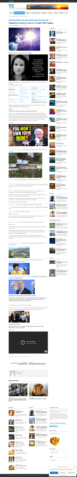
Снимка (10, 207)
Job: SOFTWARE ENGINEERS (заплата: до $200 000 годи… (62, 213)
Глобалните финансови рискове (15, 260)
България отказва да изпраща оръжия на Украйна (20, 276)
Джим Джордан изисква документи (16, 307)
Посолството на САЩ (13, 204)
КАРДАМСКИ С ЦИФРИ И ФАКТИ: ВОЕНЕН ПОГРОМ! (61, 152)
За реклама (43, 1)
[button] (74, 466)
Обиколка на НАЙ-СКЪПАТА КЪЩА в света (62, 225)
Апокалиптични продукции (25, 89)
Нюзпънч (22, 99)
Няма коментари (16, 25)
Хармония (44, 12)
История (27, 12)
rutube (43, 99)
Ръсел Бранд (22, 102)
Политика (35, 20)
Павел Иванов (35, 95)
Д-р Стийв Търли (23, 88)
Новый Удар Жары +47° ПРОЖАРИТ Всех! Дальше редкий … (61, 111)
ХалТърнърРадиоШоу (24, 98)
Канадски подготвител (36, 90)
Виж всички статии (21, 371)
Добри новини (12, 179)
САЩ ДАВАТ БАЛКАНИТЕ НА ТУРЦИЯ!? (38, 398)
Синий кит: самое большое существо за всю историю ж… (61, 102)
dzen (17, 99)
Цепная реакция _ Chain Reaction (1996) (61, 33)
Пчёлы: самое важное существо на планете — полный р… (61, 185)
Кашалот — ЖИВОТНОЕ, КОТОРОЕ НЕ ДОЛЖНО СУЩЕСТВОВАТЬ (61, 159)
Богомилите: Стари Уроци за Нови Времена (62, 262)
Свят (22, 12)
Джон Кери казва (12, 211)
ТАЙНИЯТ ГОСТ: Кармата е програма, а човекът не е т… (62, 87)
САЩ (43, 20)
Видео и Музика (17, 20)
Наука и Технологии (35, 12)
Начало (11, 12)
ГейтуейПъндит (23, 90)
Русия (40, 20)
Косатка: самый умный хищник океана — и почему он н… (61, 168)
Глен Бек (10, 98)
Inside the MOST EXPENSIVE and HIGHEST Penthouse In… (62, 232)
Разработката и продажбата (14, 222)
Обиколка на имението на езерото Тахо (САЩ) (61, 250)
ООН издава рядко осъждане (14, 243)
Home (10, 16)
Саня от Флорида (35, 96)
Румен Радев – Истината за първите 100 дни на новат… (62, 55)
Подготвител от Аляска (36, 92)
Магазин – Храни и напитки (21, 465)
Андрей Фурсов (12, 99)
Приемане (54, 472)
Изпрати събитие (60, 1)
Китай (26, 20)
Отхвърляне (62, 472)
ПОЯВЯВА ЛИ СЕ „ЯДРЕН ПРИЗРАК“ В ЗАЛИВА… (61, 94)
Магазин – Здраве (19, 450)
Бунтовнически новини (24, 96)
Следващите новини (24, 92)
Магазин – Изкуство (19, 427)
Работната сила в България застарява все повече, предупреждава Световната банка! (18, 400)
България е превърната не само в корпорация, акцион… (62, 198)
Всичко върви (11, 100)
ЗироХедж (22, 100)
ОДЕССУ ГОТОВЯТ (60, 143)
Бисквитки (59, 475)
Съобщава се (11, 184)
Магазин (61, 12)
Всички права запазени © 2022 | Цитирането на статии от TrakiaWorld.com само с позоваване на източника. (26, 475)
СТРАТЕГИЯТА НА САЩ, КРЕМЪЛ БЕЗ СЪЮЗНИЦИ (61, 70)
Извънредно (11, 191)
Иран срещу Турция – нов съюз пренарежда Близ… (61, 40)
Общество (30, 20)
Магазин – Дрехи (18, 458)
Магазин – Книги (18, 435)
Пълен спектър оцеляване (37, 89)
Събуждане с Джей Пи (13, 102)
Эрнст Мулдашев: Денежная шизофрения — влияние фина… (62, 119)
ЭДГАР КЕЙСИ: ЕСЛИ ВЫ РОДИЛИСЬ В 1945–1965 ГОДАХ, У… (61, 136)
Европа (22, 20)
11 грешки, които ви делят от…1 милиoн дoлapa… (41, 442)
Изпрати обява (54, 1)
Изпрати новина (48, 1)
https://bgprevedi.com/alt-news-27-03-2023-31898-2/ (19, 356)
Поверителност (64, 475)
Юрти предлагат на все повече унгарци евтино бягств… (61, 240)
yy (11, 25)
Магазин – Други (18, 420)
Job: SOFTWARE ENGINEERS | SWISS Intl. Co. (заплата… (62, 205)
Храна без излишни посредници (19, 412)
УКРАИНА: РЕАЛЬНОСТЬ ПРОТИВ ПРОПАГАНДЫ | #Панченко (61, 177)
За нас (39, 1)
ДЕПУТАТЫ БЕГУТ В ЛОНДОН (62, 62)
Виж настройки (71, 472)
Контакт (36, 1)
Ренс (10, 96)
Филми (50, 12)
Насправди (39, 99)
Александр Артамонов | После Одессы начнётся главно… (61, 78)
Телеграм (45, 96)
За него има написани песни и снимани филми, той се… (62, 271)
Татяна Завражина (12, 93)
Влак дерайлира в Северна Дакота (16, 149)
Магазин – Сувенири (19, 442)
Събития (56, 12)
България (17, 12)
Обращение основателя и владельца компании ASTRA (42, 435)
